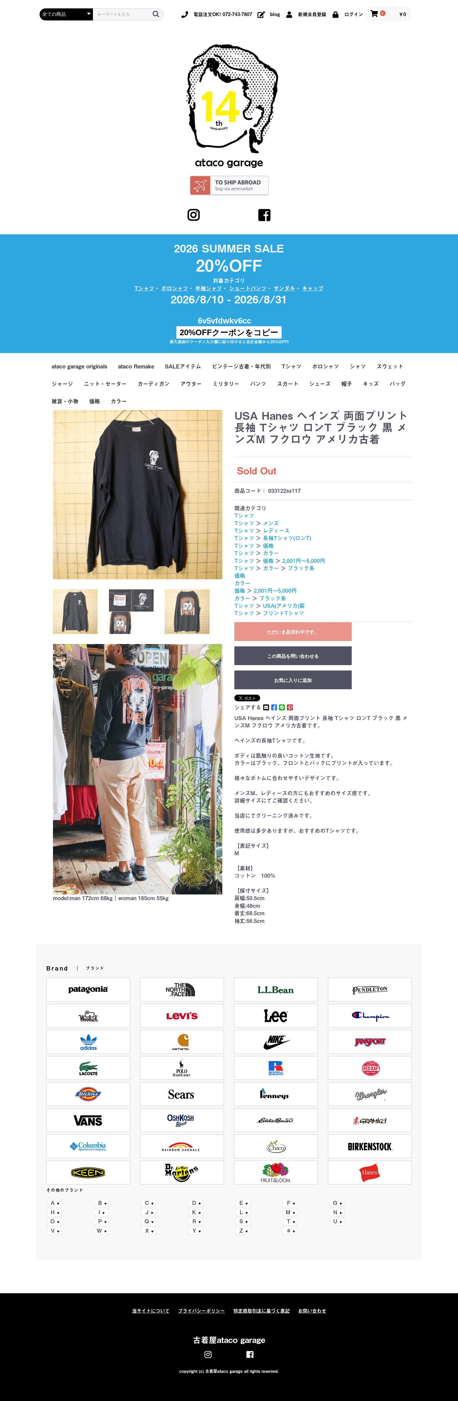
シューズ (320, 384)
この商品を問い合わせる (293, 656)
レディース (276, 530)
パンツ (258, 384)
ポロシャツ (174, 288)
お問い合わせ (312, 1310)
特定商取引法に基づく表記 (261, 1310)
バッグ (398, 384)
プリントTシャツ (283, 613)
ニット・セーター (105, 384)
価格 (94, 401)
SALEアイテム (183, 366)
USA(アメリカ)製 (284, 605)
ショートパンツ (248, 288)
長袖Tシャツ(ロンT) (287, 538)
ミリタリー (226, 384)
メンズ (271, 523)
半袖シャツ (208, 288)
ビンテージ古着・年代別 (241, 366)
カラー (119, 401)
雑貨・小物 (65, 401)
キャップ (313, 288)
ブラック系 (301, 568)
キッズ (371, 384)
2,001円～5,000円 (303, 561)
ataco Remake (136, 366)
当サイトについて (151, 1310)
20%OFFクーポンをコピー (229, 332)
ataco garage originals (79, 366)
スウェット (390, 366)
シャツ (358, 366)
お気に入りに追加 (293, 680)
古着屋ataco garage (229, 1340)
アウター (191, 384)
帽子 (346, 384)
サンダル (284, 288)
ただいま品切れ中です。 (293, 632)
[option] (137, 494)
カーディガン (153, 384)
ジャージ (62, 384)
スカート (287, 384)
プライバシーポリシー (201, 1310)
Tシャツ (144, 288)
